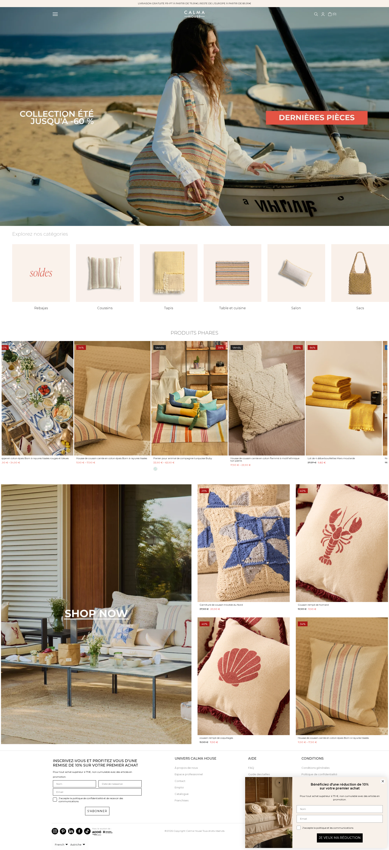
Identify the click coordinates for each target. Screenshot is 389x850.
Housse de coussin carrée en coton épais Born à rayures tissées (348, 458)
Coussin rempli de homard (313, 604)
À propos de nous (186, 767)
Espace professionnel (189, 774)
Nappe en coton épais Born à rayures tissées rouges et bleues (270, 458)
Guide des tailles (259, 774)
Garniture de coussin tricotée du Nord (221, 604)
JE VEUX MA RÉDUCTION (340, 838)
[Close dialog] (382, 781)
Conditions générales (315, 767)
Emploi (179, 787)
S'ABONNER (97, 811)
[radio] (160, 473)
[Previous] (9, 398)
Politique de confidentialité (319, 774)
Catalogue (182, 793)
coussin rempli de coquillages (216, 737)
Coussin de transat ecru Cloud (175, 458)
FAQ (251, 767)
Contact (180, 781)
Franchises (181, 800)
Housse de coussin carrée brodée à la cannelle (107, 458)
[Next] (379, 398)
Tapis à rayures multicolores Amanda (25, 458)
